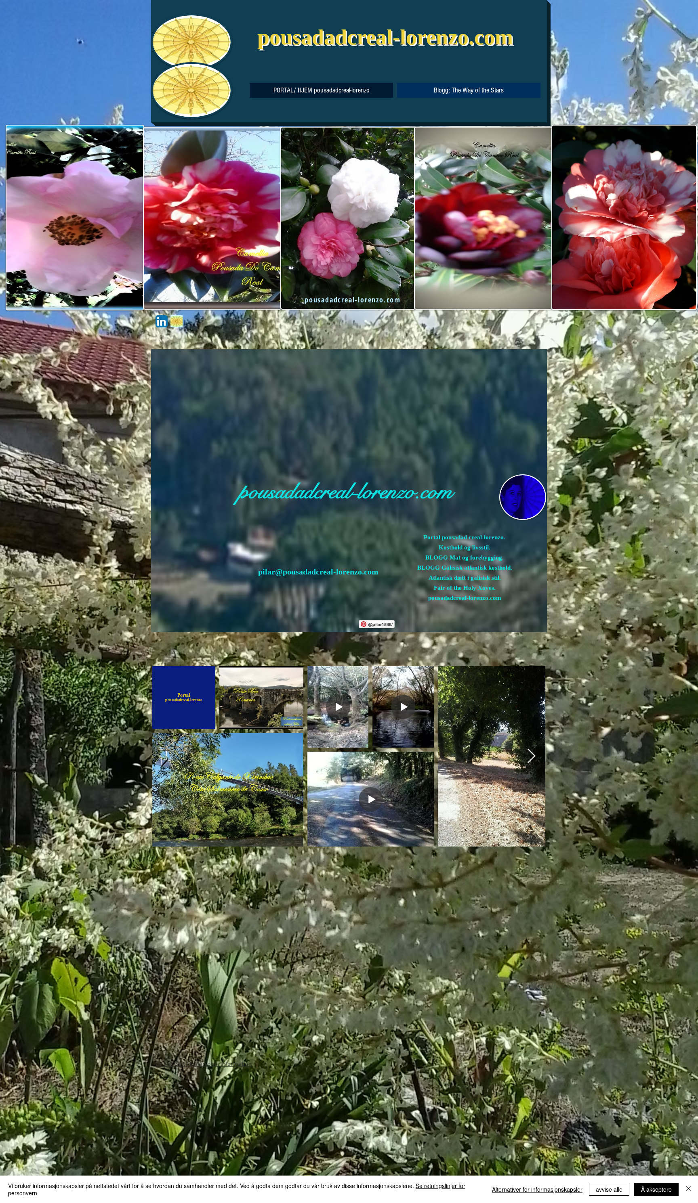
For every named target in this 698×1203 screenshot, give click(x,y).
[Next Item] (531, 756)
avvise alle (609, 1189)
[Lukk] (688, 1189)
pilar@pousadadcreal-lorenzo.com (318, 571)
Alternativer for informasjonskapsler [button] (537, 1189)
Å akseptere (656, 1189)
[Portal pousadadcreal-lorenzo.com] (162, 321)
